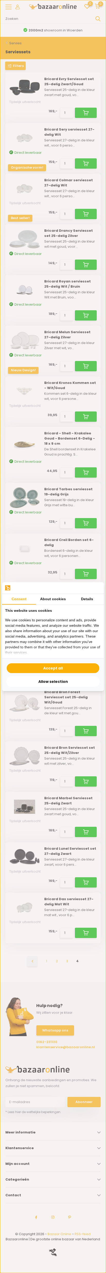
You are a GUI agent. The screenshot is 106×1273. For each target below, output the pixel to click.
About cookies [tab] (53, 599)
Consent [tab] (19, 599)
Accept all (53, 668)
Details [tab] (87, 599)
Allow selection (53, 681)
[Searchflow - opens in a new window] (94, 588)
